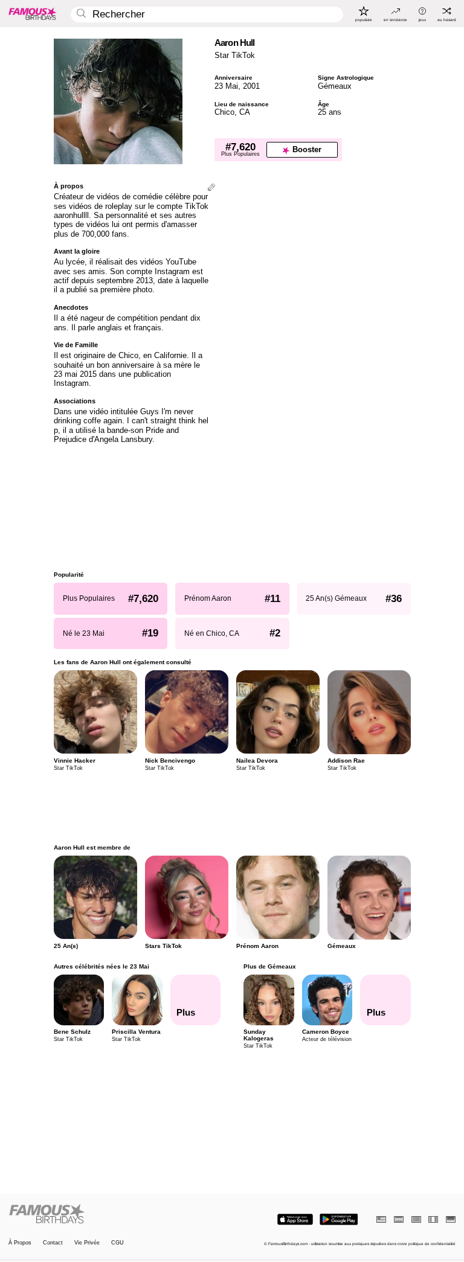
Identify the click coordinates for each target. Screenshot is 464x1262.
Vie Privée (87, 1243)
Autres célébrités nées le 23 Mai (101, 966)
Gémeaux (335, 86)
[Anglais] (381, 1219)
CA (244, 112)
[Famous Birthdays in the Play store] (339, 1219)
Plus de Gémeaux (269, 966)
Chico (224, 112)
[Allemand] (451, 1219)
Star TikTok (234, 55)
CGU (117, 1243)
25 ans (329, 112)
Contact (53, 1243)
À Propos (19, 1243)
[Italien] (433, 1219)
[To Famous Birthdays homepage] (32, 13)
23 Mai (226, 86)
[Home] (118, 1214)
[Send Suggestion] (211, 188)
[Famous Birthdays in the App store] (295, 1219)
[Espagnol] (399, 1219)
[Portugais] (416, 1219)
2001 (251, 86)
